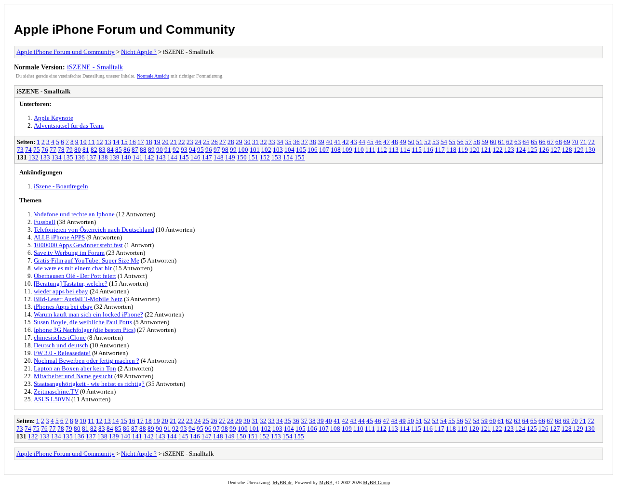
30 (247, 141)
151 (253, 157)
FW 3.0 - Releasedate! (62, 353)
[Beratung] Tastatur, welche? (70, 283)
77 (53, 149)
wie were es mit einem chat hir (73, 268)
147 (207, 157)
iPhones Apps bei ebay (63, 306)
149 (230, 157)
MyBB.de (282, 482)
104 (289, 149)
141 (138, 157)
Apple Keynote (53, 117)
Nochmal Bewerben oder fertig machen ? (86, 360)
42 (345, 141)
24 (198, 141)
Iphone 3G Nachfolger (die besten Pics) (84, 329)
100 (243, 149)
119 (463, 149)
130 (590, 149)
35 (288, 141)
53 (435, 141)
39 (321, 141)
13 (108, 141)
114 (405, 149)
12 (99, 141)
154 (288, 157)
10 (83, 141)
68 (558, 141)
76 (44, 149)
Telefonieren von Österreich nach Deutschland (94, 229)
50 (411, 141)
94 (192, 149)
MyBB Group (376, 482)
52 (427, 141)
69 (566, 141)
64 (526, 141)
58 (476, 141)
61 (501, 141)
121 (486, 149)
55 (452, 141)
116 (428, 149)
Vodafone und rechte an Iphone (74, 214)
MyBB (326, 482)
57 (468, 141)
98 (225, 149)
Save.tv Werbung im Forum (69, 252)
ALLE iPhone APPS (59, 237)
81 (85, 149)
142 (149, 157)
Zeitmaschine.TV (56, 391)
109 (347, 149)
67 (550, 141)
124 (521, 149)
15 (124, 141)
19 (157, 141)
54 (444, 141)
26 (214, 141)
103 (278, 149)
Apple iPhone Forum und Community (124, 29)
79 (69, 149)
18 (149, 141)
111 (370, 149)
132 (33, 157)
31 (255, 141)
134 (57, 157)
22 (181, 141)
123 (509, 149)
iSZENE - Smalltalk (95, 67)
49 (403, 141)
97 (217, 149)
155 (300, 157)
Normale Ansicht (153, 76)
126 (544, 149)
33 (271, 141)
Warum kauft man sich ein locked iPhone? (88, 314)
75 (36, 149)
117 (440, 149)
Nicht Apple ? (139, 51)
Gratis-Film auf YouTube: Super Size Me (86, 260)
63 (517, 141)
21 (173, 141)
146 (195, 157)
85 (118, 149)
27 (222, 141)
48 (394, 141)
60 (493, 141)
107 (324, 149)
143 (161, 157)
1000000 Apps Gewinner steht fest (78, 245)
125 (532, 149)
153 (276, 157)
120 (474, 149)
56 (460, 141)
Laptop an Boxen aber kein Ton (75, 368)
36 (296, 141)
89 (151, 149)
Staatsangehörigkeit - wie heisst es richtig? (89, 383)
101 (255, 149)
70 (575, 141)
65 (534, 141)
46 (378, 141)
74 (28, 149)
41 (337, 141)
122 (498, 149)
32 (263, 141)
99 (233, 149)
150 (242, 157)
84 (110, 149)
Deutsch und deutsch (61, 345)
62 (509, 141)
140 (126, 157)
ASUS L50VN (52, 399)
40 (329, 141)
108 (336, 149)
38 (312, 141)
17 (140, 141)
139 (114, 157)
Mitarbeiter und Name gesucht (73, 376)
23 (190, 141)
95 (200, 149)
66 (542, 141)
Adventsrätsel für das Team (69, 125)
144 (172, 157)
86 (126, 149)
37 (304, 141)
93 (184, 149)
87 (135, 149)
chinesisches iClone (60, 337)
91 (167, 149)
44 (362, 141)
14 (116, 141)
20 (165, 141)
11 (91, 141)
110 (359, 149)
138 (103, 157)
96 (208, 149)
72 (591, 141)
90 (159, 149)
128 (567, 149)
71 (583, 141)
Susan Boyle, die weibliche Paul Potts (83, 322)
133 (45, 157)
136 (80, 157)
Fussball (44, 221)
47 (386, 141)
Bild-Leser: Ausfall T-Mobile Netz (78, 299)
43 (353, 141)
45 (370, 141)
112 (382, 149)
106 (313, 149)
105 (301, 149)
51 (419, 141)
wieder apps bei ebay (61, 291)
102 (266, 149)
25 (206, 141)
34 (280, 141)
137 (91, 157)
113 (394, 149)
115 (417, 149)
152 (265, 157)
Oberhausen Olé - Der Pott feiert (75, 275)
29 (239, 141)
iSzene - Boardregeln (61, 186)
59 (485, 141)
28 (231, 141)
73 (20, 149)
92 (176, 149)
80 (77, 149)
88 (143, 149)
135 (68, 157)
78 (61, 149)
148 (219, 157)
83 (102, 149)
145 (184, 157)
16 (132, 141)
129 (579, 149)
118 (451, 149)
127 (555, 149)
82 (94, 149)
